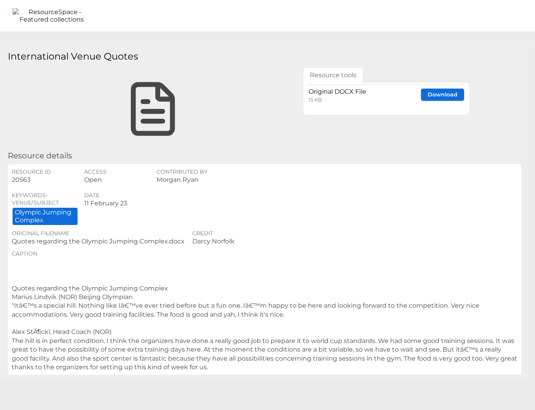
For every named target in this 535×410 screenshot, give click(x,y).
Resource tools (333, 75)
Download (442, 94)
